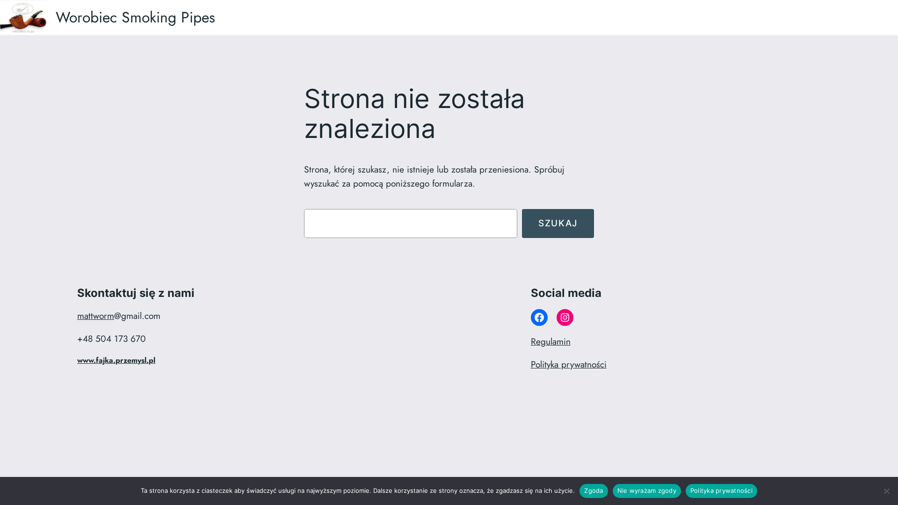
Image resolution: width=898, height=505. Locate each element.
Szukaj (558, 223)
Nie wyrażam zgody (646, 490)
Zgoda (593, 490)
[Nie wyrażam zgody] (886, 491)
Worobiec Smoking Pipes (135, 17)
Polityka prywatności (569, 364)
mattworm (95, 315)
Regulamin (551, 341)
